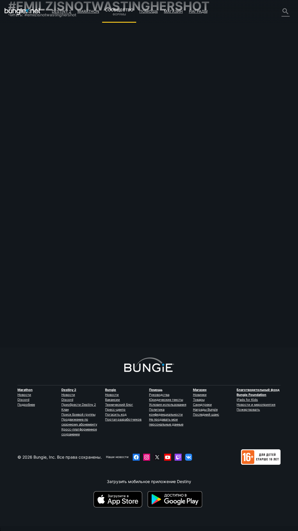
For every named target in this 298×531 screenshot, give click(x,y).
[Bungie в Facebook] (136, 457)
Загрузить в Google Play (176, 499)
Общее (18, 136)
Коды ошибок (25, 62)
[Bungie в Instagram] (146, 457)
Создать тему (96, 72)
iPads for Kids (247, 400)
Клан (65, 409)
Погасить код (116, 414)
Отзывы (20, 37)
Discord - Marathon (30, 161)
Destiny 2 (61, 11)
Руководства (159, 395)
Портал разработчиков (123, 419)
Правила (19, 167)
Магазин (173, 11)
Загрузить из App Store (119, 499)
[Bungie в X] (157, 457)
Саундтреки (202, 405)
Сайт (16, 87)
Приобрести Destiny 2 (78, 405)
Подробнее (26, 405)
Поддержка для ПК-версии (39, 111)
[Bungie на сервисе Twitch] (178, 457)
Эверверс (21, 72)
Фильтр (119, 72)
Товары (199, 400)
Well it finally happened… (104, 100)
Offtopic (135, 100)
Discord (23, 400)
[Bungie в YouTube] (167, 457)
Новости (24, 395)
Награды (198, 11)
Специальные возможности (39, 82)
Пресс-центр (115, 409)
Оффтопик (22, 151)
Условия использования (167, 405)
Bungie (110, 390)
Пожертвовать (248, 409)
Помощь (148, 11)
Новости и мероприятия (256, 405)
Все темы (21, 27)
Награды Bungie (205, 409)
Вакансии (112, 400)
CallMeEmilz (92, 105)
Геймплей (21, 52)
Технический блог (119, 405)
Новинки (200, 395)
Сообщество (119, 9)
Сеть (16, 67)
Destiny (22, 11)
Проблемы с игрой (30, 77)
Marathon (88, 11)
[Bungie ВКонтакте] (188, 457)
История (20, 47)
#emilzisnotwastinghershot (163, 100)
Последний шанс (206, 414)
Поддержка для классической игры (27, 129)
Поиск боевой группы (78, 414)
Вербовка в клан (28, 141)
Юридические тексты (166, 400)
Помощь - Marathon (31, 156)
